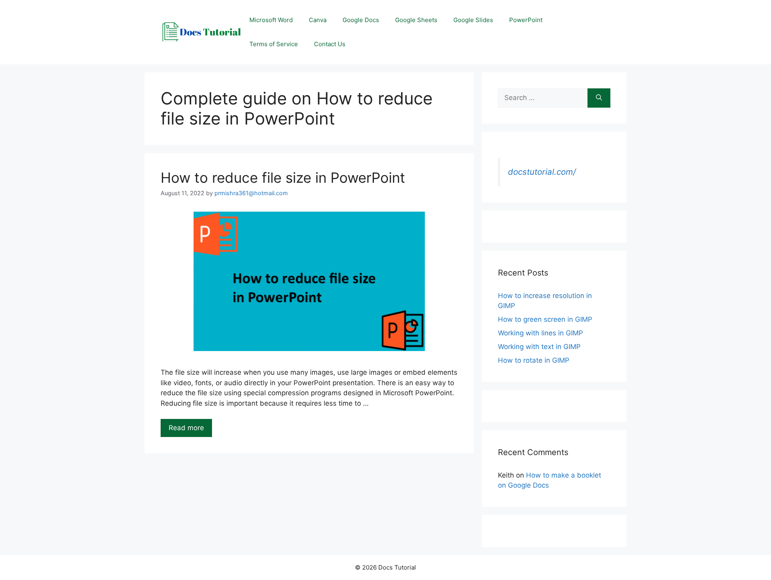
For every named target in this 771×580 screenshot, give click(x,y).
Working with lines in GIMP (540, 333)
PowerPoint (526, 20)
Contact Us (329, 44)
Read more (186, 428)
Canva (317, 20)
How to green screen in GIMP (545, 319)
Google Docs (361, 20)
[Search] (598, 98)
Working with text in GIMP (539, 347)
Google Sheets (416, 20)
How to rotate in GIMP (533, 360)
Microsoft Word (271, 20)
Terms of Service (273, 44)
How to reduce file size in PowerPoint (283, 177)
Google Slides (473, 20)
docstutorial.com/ (542, 172)
